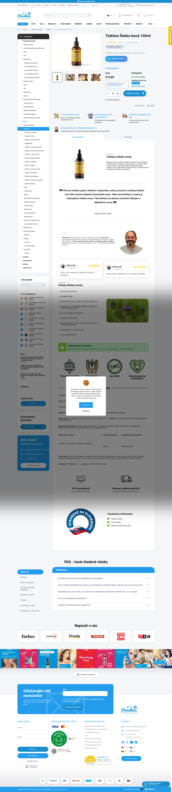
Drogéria (25, 257)
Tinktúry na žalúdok (30, 161)
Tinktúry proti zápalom (31, 176)
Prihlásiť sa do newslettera (73, 707)
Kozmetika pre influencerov (93, 745)
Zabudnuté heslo (32, 761)
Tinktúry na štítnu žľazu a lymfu (34, 151)
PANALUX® (27, 59)
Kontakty (62, 5)
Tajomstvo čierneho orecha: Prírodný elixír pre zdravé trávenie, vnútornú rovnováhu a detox (32, 358)
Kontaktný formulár (33, 465)
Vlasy (25, 85)
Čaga (25, 187)
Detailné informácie (111, 68)
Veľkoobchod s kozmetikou (93, 738)
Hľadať (89, 15)
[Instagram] (126, 741)
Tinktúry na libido (29, 165)
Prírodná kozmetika (29, 41)
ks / (33, 403)
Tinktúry (26, 129)
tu (95, 398)
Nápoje (26, 238)
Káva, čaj (27, 242)
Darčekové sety (28, 44)
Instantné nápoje (29, 246)
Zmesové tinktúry (29, 183)
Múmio (26, 194)
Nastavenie (86, 411)
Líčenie (25, 96)
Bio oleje (26, 235)
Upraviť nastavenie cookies (59, 789)
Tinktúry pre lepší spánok (32, 158)
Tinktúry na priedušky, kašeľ (33, 147)
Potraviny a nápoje (29, 231)
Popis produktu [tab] (78, 137)
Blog (32, 5)
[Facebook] (122, 741)
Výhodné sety (27, 268)
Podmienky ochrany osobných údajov (96, 729)
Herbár (39, 5)
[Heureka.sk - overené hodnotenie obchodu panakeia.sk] (99, 760)
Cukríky (26, 253)
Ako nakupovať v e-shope (92, 732)
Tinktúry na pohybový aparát (33, 180)
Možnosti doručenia (138, 86)
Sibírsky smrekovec (30, 202)
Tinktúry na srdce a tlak (31, 154)
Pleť (24, 55)
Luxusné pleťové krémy (31, 70)
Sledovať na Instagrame (87, 674)
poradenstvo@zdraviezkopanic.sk (38, 450)
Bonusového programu (114, 86)
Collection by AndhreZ (30, 63)
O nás (54, 5)
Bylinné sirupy (28, 216)
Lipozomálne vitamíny (31, 224)
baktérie (71, 330)
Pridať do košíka (132, 93)
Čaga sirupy (28, 191)
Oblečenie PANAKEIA (29, 110)
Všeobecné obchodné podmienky (95, 726)
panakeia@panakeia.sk (34, 454)
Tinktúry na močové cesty (32, 169)
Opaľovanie (27, 92)
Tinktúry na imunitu (30, 132)
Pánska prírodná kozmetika (31, 99)
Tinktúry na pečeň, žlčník (32, 140)
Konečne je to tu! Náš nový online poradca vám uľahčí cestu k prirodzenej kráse (33, 375)
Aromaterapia (27, 260)
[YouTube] (131, 741)
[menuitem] (33, 24)
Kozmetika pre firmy (91, 748)
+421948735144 (31, 459)
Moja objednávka (22, 5)
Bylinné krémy (27, 227)
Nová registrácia (33, 755)
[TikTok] (136, 741)
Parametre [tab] (128, 137)
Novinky (25, 264)
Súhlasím (87, 405)
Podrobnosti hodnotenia (131, 42)
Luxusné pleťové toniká (31, 74)
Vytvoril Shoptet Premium (131, 789)
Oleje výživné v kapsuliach (32, 198)
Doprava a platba (73, 5)
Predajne (46, 5)
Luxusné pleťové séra (30, 66)
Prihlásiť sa (32, 749)
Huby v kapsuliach (29, 213)
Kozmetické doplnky (29, 114)
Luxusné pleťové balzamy (32, 77)
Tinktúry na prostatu (30, 172)
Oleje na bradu (28, 103)
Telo (24, 88)
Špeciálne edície (28, 81)
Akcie (25, 52)
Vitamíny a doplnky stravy (32, 220)
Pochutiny (27, 249)
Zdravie (25, 121)
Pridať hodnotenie (28, 427)
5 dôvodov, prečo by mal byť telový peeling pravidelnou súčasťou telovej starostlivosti (32, 367)
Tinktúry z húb (28, 205)
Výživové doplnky (28, 125)
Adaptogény (28, 143)
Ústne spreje (28, 209)
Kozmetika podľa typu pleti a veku (33, 48)
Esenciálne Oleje (28, 107)
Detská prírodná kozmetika (31, 118)
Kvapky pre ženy (29, 136)
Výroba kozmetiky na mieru (93, 742)
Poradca (22, 24)
